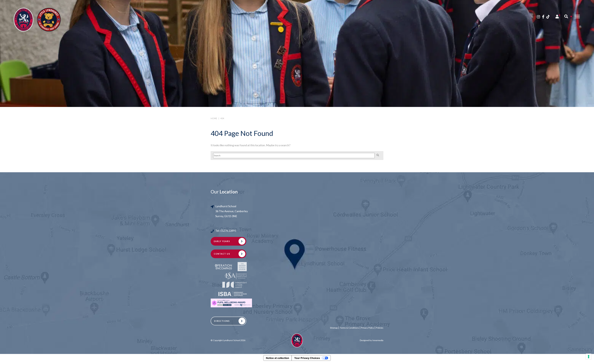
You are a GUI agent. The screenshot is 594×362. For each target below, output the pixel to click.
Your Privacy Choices (307, 358)
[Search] (566, 16)
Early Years (222, 241)
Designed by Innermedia (371, 340)
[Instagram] (538, 16)
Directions (222, 321)
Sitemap (334, 327)
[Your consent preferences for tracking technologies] (589, 357)
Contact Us (222, 254)
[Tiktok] (548, 16)
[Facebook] (543, 16)
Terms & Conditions (349, 327)
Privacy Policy (367, 327)
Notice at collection (277, 358)
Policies (379, 327)
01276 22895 (228, 230)
